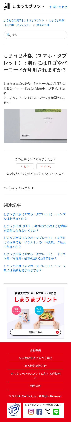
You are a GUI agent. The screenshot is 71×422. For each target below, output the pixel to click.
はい (26, 166)
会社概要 (35, 350)
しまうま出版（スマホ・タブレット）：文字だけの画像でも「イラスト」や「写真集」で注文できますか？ (35, 242)
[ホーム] (24, 9)
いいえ (47, 166)
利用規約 (35, 385)
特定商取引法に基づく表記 (35, 358)
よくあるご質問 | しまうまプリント (24, 20)
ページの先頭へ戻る (17, 188)
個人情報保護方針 (35, 365)
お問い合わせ (58, 6)
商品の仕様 (42, 24)
